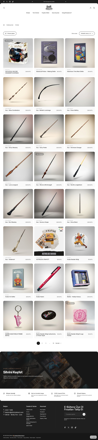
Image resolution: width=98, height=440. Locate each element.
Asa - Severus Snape (42, 222)
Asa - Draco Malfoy (72, 110)
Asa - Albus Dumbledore (12, 110)
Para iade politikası (13, 437)
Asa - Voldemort (10, 259)
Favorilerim (43, 416)
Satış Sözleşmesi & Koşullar (31, 422)
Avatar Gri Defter (10, 296)
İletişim (28, 414)
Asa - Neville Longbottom (74, 185)
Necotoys (7, 69)
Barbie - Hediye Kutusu (74, 296)
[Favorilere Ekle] (26, 41)
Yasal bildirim (38, 437)
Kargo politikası (26, 437)
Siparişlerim (43, 414)
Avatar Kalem (40, 296)
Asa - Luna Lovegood (11, 185)
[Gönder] (84, 414)
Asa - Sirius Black (72, 222)
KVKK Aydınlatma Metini (30, 419)
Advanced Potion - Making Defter (46, 71)
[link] (12, 415)
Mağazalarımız (30, 416)
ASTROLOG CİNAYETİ (42, 259)
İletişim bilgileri (32, 437)
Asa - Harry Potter (41, 147)
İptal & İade (29, 425)
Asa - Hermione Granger (74, 147)
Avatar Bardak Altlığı (73, 259)
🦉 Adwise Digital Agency (18, 435)
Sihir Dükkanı (39, 69)
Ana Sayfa (42, 409)
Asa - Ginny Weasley (11, 147)
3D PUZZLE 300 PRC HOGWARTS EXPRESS (12, 72)
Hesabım (42, 412)
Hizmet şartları (20, 437)
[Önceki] (32, 1)
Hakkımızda (29, 409)
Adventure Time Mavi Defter (75, 71)
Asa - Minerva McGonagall (44, 185)
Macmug (69, 69)
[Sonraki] (65, 1)
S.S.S (27, 412)
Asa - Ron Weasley (10, 222)
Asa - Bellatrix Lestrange (43, 110)
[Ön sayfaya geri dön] (4, 25)
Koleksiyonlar (10, 25)
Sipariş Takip (43, 418)
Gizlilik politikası (6, 437)
